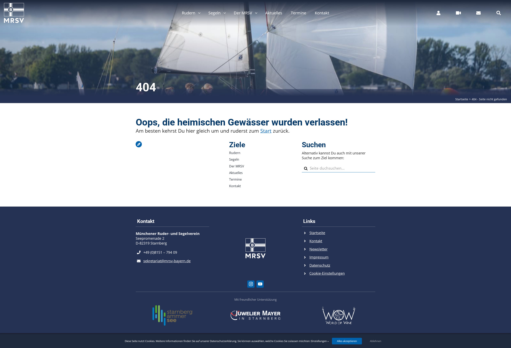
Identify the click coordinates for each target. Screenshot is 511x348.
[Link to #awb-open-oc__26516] (458, 13)
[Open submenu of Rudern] (198, 13)
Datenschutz (319, 265)
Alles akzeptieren (347, 341)
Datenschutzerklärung (223, 341)
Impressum (319, 257)
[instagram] (251, 284)
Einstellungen (319, 341)
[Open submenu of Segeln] (223, 13)
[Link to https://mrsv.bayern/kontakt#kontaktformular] (478, 13)
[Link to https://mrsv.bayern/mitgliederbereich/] (438, 13)
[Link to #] (498, 13)
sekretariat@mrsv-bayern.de (167, 261)
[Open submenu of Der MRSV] (255, 13)
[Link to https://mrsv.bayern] (171, 144)
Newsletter (318, 249)
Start (265, 130)
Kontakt (315, 241)
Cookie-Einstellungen (327, 273)
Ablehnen (375, 341)
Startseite (317, 232)
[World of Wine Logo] (338, 308)
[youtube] (260, 284)
